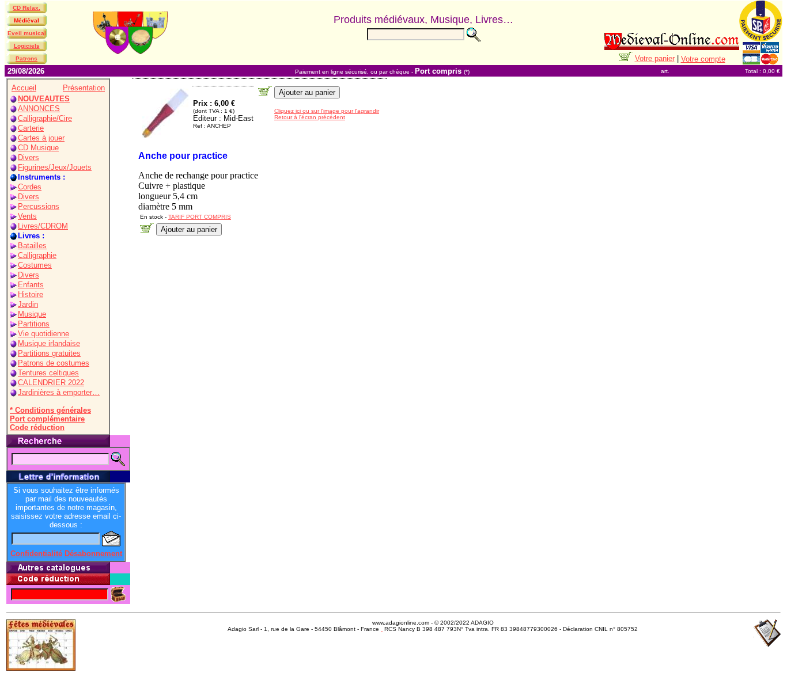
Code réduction (37, 427)
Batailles (32, 245)
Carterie (31, 128)
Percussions (38, 206)
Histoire (30, 294)
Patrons (26, 58)
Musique (32, 314)
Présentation (84, 87)
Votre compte (703, 59)
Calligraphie (37, 255)
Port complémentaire (47, 419)
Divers (28, 157)
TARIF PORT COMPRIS (199, 217)
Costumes (35, 265)
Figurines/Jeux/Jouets (55, 167)
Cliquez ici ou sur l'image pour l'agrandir (326, 111)
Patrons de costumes (53, 363)
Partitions (34, 324)
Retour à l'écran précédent (309, 117)
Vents (27, 216)
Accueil (24, 87)
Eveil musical (26, 33)
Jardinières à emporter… (59, 392)
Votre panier (655, 58)
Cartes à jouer (41, 138)
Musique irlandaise (49, 343)
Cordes (29, 186)
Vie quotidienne (43, 333)
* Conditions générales (50, 410)
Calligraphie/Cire (45, 118)
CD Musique (38, 147)
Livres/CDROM (43, 226)
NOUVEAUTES (44, 98)
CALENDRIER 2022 (51, 382)
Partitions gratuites (49, 353)
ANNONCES (39, 108)
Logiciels (27, 46)
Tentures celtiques (48, 372)
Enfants (31, 284)
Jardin (28, 304)
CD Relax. (26, 8)
